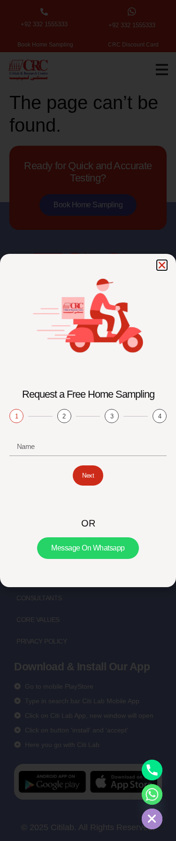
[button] (162, 265)
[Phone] (152, 770)
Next (88, 475)
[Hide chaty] (152, 819)
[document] (88, 420)
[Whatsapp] (152, 794)
